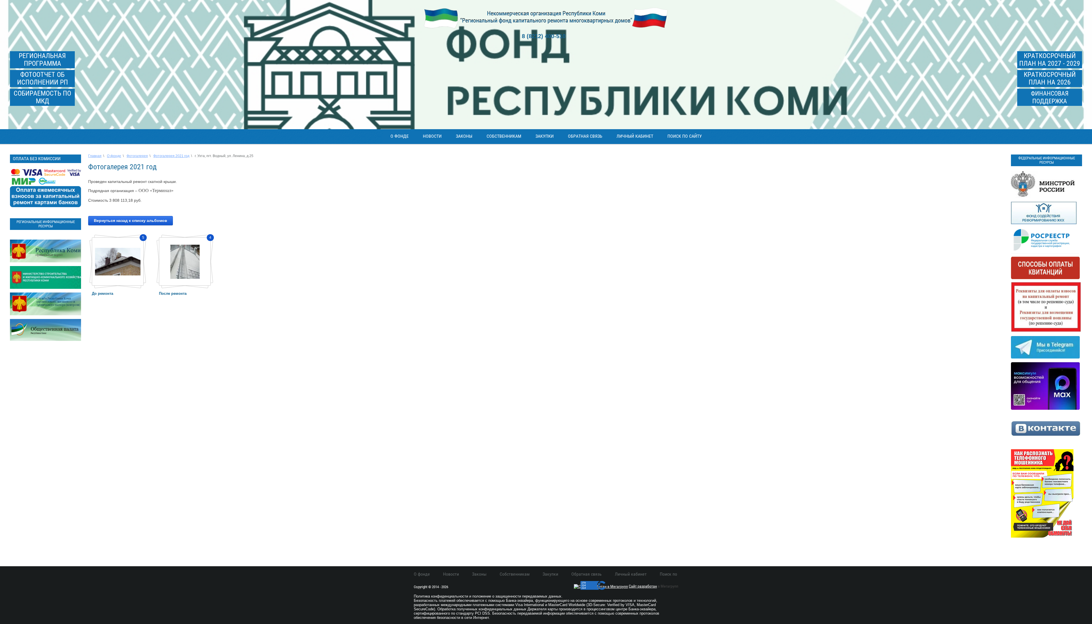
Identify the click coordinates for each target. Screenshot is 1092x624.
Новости (432, 136)
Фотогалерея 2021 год (171, 156)
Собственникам (504, 136)
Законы (464, 136)
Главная (95, 156)
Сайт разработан (643, 586)
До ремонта (102, 293)
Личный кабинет (635, 136)
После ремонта (173, 293)
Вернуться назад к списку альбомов (130, 220)
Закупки (544, 136)
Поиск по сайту (684, 136)
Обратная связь (585, 136)
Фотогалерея (137, 156)
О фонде (399, 136)
